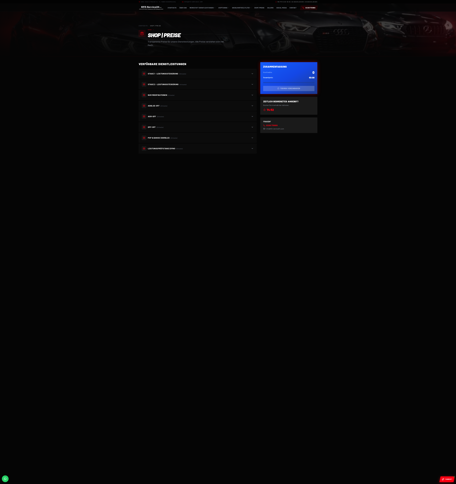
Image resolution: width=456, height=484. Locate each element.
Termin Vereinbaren (290, 88)
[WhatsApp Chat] (5, 478)
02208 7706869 (272, 125)
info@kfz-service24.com (193, 1)
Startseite (143, 25)
